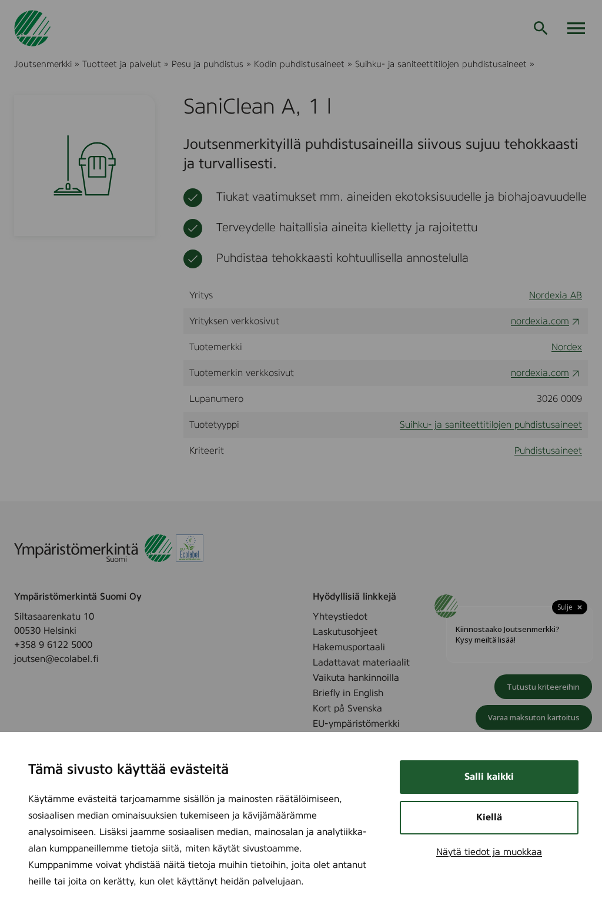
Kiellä (489, 817)
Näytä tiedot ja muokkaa (489, 852)
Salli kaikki (489, 776)
